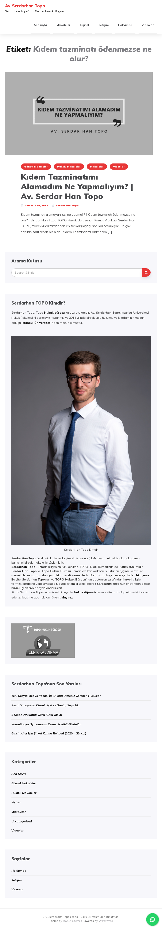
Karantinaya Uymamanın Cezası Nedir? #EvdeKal (46, 724)
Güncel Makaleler (36, 166)
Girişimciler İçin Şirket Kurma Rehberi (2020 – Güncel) (48, 733)
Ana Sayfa (18, 774)
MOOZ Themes (72, 920)
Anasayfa (40, 25)
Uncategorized (21, 821)
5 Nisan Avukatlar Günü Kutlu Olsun (36, 715)
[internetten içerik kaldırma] (43, 640)
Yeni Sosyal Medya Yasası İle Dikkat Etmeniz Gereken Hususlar (56, 696)
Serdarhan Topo (23, 567)
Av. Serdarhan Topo (25, 5)
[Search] (146, 272)
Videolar (148, 25)
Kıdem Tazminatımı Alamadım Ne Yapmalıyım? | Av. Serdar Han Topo (77, 186)
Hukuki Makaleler (69, 166)
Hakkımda (125, 25)
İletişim (104, 25)
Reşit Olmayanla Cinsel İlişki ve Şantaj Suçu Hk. (45, 705)
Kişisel (84, 25)
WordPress (106, 920)
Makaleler (63, 25)
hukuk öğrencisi (85, 592)
